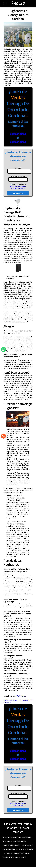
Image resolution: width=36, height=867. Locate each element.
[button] (4, 4)
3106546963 (18, 134)
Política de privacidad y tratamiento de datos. (18, 187)
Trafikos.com (21, 696)
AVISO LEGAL (16, 824)
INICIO (7, 824)
